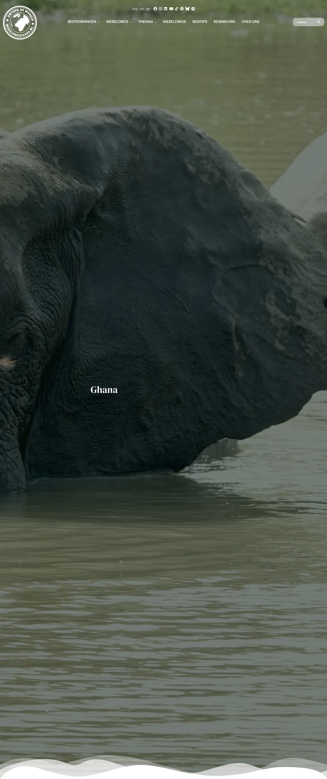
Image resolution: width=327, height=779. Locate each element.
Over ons (250, 21)
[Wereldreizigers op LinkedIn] (165, 8)
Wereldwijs (175, 21)
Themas (146, 21)
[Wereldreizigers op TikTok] (176, 8)
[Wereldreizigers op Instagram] (160, 8)
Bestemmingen (82, 21)
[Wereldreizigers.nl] (20, 22)
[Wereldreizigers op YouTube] (171, 8)
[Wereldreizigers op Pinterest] (182, 8)
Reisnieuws (225, 21)
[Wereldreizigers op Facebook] (155, 8)
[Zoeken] (318, 22)
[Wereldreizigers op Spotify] (193, 8)
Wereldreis (117, 21)
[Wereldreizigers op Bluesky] (187, 8)
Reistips (200, 21)
